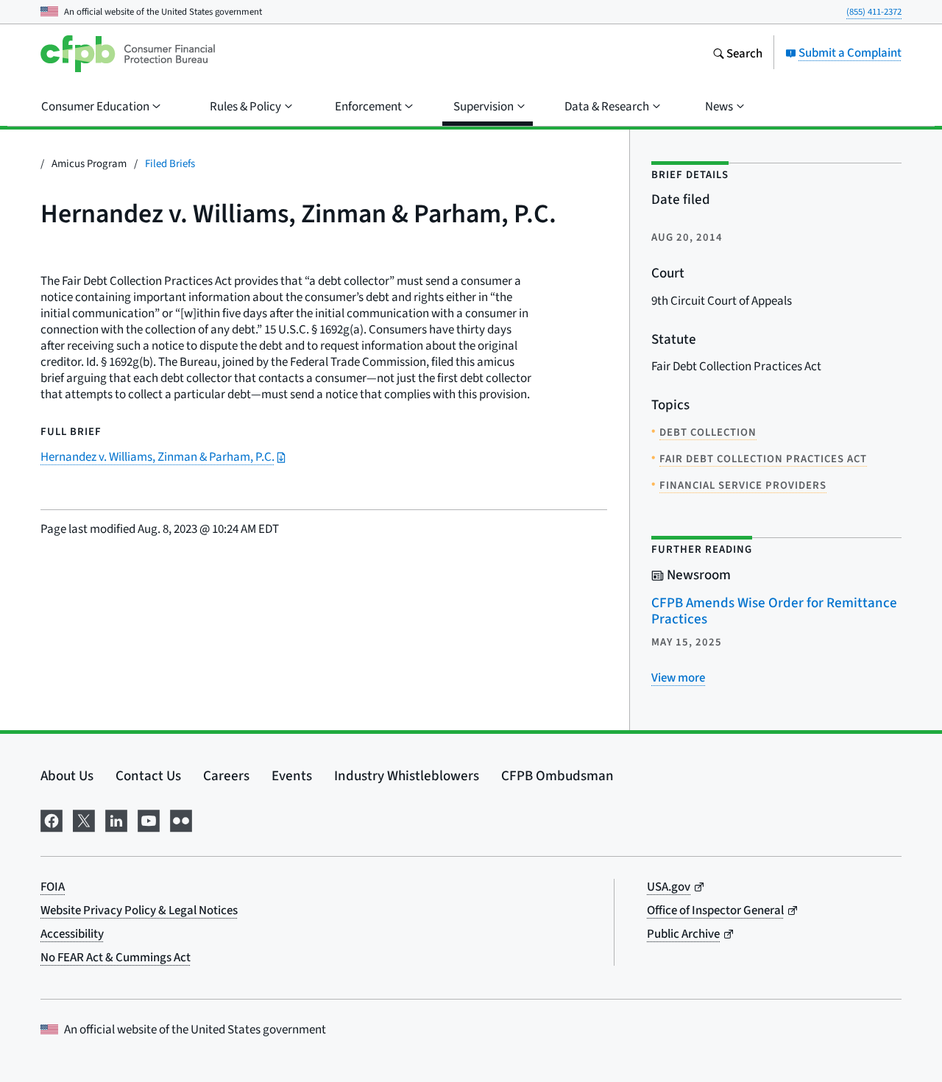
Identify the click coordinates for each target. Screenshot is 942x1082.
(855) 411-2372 (874, 11)
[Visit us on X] (84, 818)
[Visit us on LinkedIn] (116, 818)
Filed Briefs (170, 163)
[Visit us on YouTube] (149, 818)
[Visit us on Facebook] (51, 818)
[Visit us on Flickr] (181, 818)
